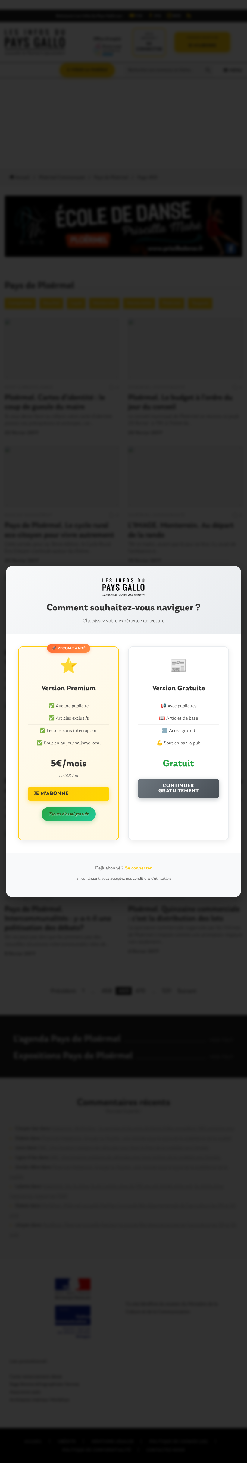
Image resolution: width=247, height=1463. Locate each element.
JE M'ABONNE (51, 793)
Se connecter (138, 868)
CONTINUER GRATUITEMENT (178, 788)
